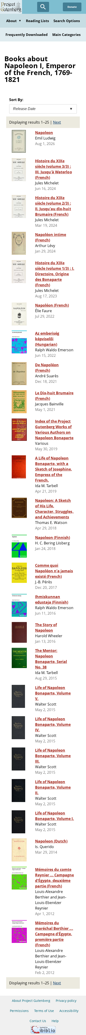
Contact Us (38, 1021)
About (13, 20)
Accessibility (68, 1011)
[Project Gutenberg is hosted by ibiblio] (43, 1032)
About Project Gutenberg (31, 1000)
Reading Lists (37, 20)
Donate (72, 7)
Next (57, 122)
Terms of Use (44, 1011)
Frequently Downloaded (27, 34)
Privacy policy (66, 1000)
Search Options (66, 20)
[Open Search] (43, 7)
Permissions (19, 1011)
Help (55, 1021)
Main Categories (66, 34)
